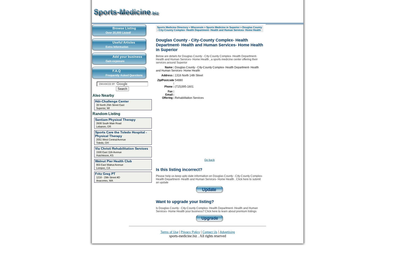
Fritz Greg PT (105, 174)
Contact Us (210, 232)
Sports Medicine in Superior (223, 27)
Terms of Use (169, 232)
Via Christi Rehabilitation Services (121, 148)
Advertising (227, 232)
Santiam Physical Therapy (115, 119)
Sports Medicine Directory (172, 27)
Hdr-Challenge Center (112, 101)
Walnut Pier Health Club (113, 161)
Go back (209, 160)
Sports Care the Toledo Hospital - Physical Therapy (121, 134)
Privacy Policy (190, 232)
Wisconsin (197, 27)
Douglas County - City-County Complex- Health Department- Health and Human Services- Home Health (209, 28)
